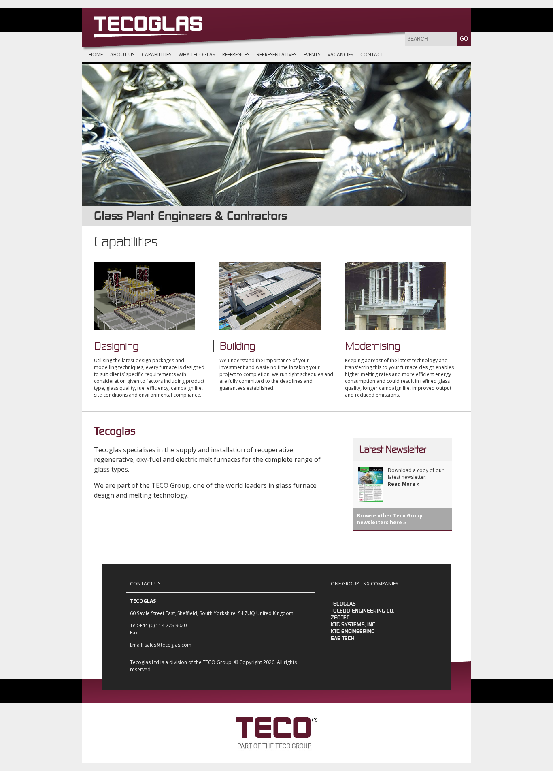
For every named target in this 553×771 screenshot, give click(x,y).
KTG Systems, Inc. (353, 624)
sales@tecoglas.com (168, 644)
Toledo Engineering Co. (362, 611)
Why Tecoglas (197, 54)
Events (312, 54)
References (235, 54)
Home (96, 54)
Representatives (276, 54)
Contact (371, 54)
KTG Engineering (352, 631)
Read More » (404, 484)
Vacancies (340, 54)
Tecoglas (343, 604)
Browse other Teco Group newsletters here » (390, 519)
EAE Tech (343, 638)
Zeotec (340, 618)
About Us (122, 54)
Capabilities (156, 54)
